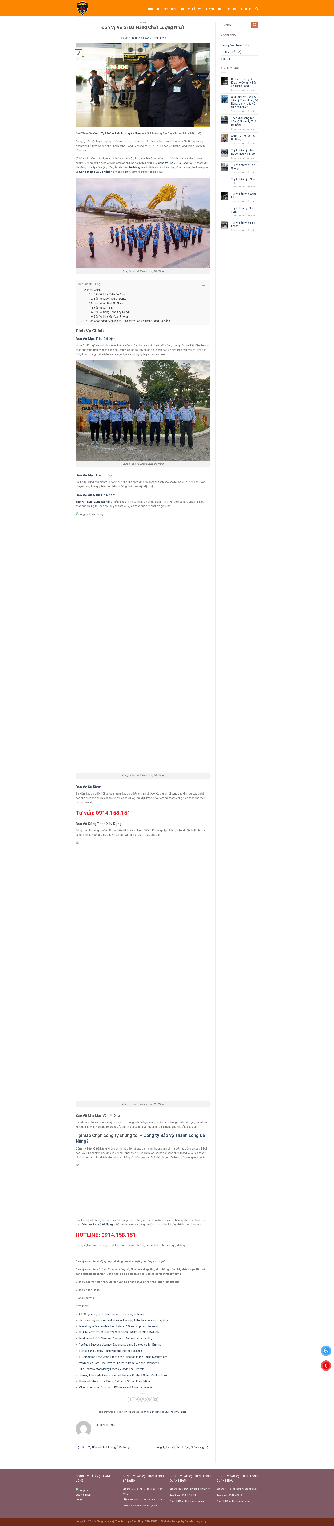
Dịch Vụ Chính (92, 289)
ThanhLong (159, 38)
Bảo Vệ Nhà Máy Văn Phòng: (111, 316)
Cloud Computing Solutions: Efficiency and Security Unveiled (116, 1387)
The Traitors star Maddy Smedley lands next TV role (111, 1369)
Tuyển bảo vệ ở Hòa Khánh (243, 224)
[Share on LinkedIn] (155, 1399)
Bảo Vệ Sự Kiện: (103, 307)
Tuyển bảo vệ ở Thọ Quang (243, 166)
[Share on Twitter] (137, 1399)
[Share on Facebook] (130, 1399)
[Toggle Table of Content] (202, 285)
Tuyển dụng (214, 9)
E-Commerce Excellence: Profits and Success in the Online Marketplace (123, 1357)
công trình (173, 1411)
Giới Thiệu (170, 9)
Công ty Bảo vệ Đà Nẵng (173, 163)
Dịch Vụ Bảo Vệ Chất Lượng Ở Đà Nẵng (105, 1447)
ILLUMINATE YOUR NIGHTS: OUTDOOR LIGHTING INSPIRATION (119, 1332)
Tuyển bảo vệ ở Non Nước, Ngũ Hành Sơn (243, 152)
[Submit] (254, 25)
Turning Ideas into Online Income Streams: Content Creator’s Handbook (123, 1375)
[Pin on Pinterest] (149, 1399)
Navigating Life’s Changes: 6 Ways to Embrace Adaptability (115, 1338)
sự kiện (182, 1411)
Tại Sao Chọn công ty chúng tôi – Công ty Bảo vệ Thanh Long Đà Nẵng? (127, 321)
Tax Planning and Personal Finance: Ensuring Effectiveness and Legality (123, 1320)
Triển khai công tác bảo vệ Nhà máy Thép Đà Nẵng (244, 121)
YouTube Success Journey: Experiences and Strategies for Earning (120, 1344)
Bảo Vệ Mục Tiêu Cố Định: (109, 294)
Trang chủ (151, 9)
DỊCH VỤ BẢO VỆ (191, 9)
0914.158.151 (113, 812)
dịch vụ (127, 172)
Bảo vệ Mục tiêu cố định (235, 45)
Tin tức (231, 9)
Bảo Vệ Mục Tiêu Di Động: (110, 298)
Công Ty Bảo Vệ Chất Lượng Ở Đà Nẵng (180, 1447)
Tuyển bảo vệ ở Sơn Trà (243, 181)
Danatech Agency (195, 1521)
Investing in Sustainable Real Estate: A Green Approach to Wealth (119, 1326)
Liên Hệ (246, 9)
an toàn (155, 1411)
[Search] (256, 9)
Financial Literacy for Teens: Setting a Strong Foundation (114, 1381)
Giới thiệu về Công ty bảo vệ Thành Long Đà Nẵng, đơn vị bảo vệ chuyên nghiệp (244, 102)
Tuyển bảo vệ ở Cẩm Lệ (243, 195)
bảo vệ (163, 1411)
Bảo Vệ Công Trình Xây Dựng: (111, 312)
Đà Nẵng (134, 167)
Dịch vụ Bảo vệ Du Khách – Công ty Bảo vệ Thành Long (244, 82)
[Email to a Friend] (143, 1399)
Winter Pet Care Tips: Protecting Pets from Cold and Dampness (119, 1363)
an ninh (147, 1411)
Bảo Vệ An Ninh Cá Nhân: (109, 303)
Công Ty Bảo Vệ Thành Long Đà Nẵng (117, 133)
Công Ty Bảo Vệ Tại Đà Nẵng (243, 137)
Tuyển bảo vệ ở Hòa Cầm (243, 210)
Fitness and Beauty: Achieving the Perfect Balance (110, 1350)
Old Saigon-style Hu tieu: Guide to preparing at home (111, 1314)
